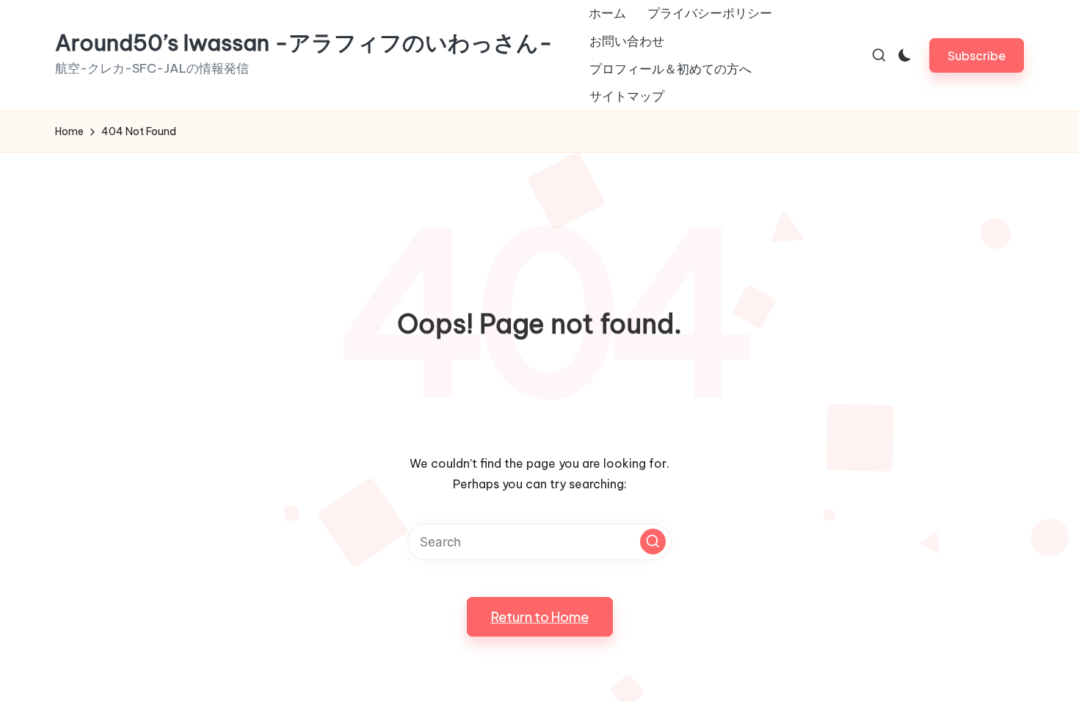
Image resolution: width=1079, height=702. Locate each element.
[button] (976, 55)
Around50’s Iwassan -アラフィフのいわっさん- (304, 43)
